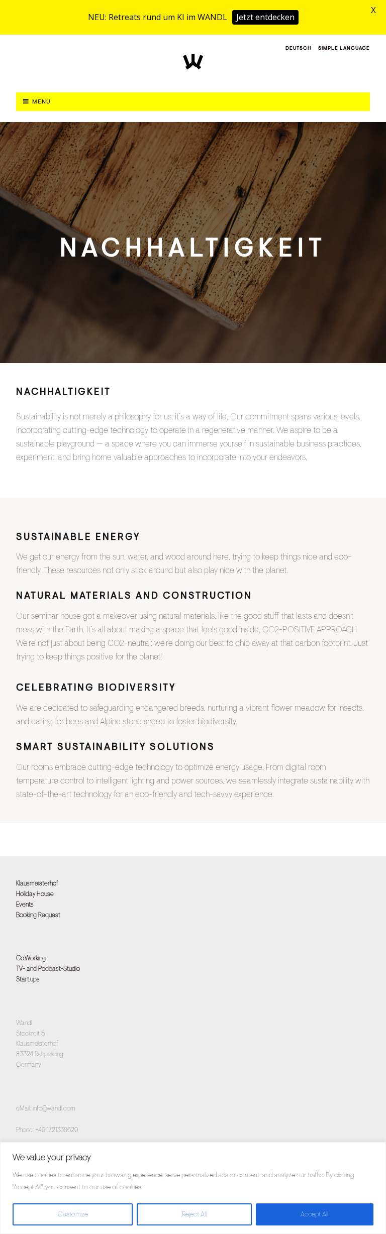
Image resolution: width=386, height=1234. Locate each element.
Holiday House (35, 893)
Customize (73, 1214)
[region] (193, 1188)
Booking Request (38, 915)
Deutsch (298, 48)
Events (25, 904)
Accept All (314, 1214)
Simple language (344, 48)
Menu (41, 101)
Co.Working (31, 958)
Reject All (194, 1214)
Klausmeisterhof (37, 883)
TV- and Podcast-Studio (48, 968)
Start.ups (28, 979)
